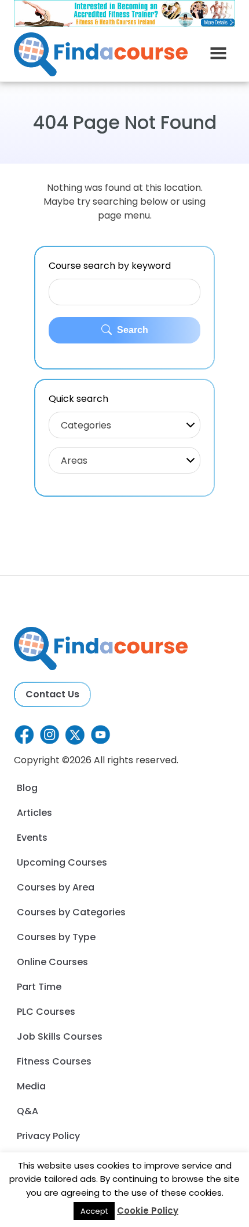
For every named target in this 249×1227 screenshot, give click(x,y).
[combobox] (124, 425)
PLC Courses (46, 1011)
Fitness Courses (54, 1061)
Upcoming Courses (62, 862)
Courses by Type (56, 937)
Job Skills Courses (59, 1036)
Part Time (39, 986)
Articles (34, 812)
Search (131, 330)
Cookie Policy (147, 1210)
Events (32, 837)
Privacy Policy (48, 1136)
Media (31, 1086)
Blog (27, 787)
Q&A (27, 1111)
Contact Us (52, 694)
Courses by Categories (71, 912)
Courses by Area (55, 887)
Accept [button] (94, 1211)
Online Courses (52, 962)
